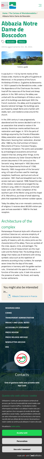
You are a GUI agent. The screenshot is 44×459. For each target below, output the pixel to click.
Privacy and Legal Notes (17, 322)
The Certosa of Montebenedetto (22, 13)
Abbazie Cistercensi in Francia (22, 296)
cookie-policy (15, 426)
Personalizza (22, 441)
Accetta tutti (22, 432)
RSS (7, 346)
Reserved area (12, 307)
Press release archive (16, 337)
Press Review (12, 332)
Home (4, 13)
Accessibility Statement (17, 327)
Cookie (8, 312)
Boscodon (11, 41)
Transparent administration (19, 317)
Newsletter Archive (15, 342)
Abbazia (22, 41)
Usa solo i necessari (22, 449)
